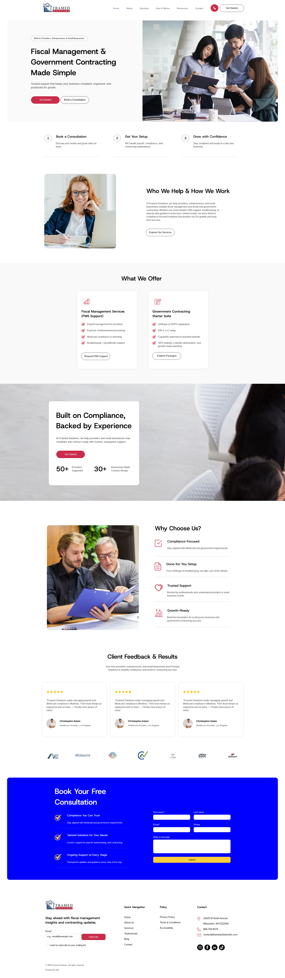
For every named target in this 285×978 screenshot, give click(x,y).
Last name (199, 812)
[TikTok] (222, 947)
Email (156, 824)
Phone (197, 824)
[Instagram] (200, 947)
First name (159, 812)
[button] (232, 8)
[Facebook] (207, 947)
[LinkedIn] (214, 947)
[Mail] (214, 8)
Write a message (161, 837)
